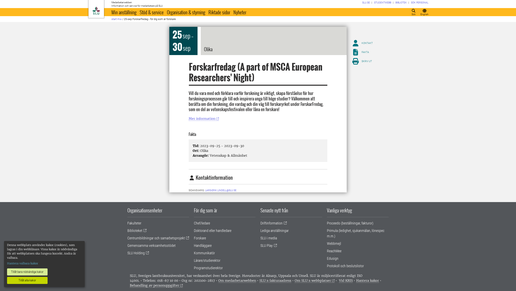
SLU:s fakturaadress (275, 280)
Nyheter (239, 12)
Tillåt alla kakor (27, 280)
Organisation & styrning (186, 12)
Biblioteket (134, 230)
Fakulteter (134, 223)
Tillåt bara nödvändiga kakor (27, 272)
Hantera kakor (367, 280)
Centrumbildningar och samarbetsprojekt (156, 238)
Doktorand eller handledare (212, 230)
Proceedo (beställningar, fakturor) (350, 223)
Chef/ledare (202, 223)
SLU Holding (136, 253)
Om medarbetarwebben (237, 280)
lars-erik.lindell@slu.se (220, 190)
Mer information (202, 119)
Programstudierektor (208, 268)
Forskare (200, 238)
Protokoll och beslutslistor (345, 266)
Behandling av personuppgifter (154, 285)
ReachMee (334, 251)
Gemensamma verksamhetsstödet (151, 245)
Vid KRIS (346, 280)
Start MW (116, 19)
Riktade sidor (219, 12)
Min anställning (123, 12)
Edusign (332, 258)
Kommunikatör (204, 253)
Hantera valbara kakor (22, 263)
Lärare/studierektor (207, 260)
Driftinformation (271, 223)
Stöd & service (152, 12)
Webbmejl (334, 243)
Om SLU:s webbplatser (313, 280)
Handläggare (203, 245)
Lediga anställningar (274, 230)
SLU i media (268, 238)
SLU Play (266, 245)
